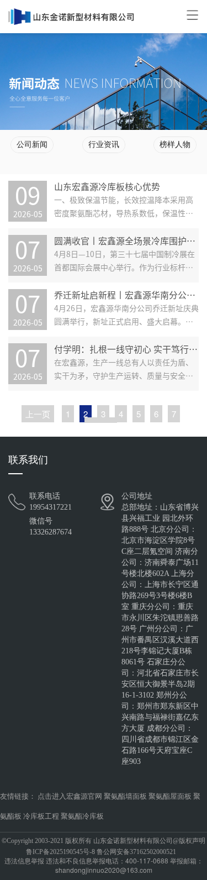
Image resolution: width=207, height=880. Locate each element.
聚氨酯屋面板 (170, 796)
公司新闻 (32, 144)
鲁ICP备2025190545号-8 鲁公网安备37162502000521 (101, 852)
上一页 (37, 414)
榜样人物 (175, 144)
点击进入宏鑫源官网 (70, 796)
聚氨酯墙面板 (125, 796)
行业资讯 (103, 144)
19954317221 (50, 507)
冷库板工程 (41, 816)
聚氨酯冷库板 (82, 816)
